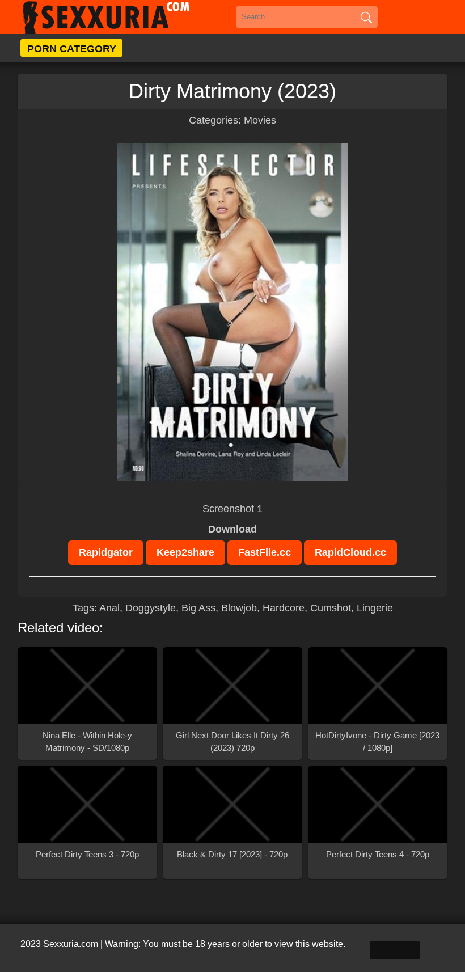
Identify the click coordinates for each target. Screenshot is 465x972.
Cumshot (330, 608)
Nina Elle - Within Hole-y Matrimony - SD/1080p (87, 741)
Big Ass (198, 608)
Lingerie (375, 608)
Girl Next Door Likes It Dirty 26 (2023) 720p (232, 741)
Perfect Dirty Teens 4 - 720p (377, 854)
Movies (260, 120)
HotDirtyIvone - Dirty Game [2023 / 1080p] (377, 741)
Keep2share (185, 552)
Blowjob (239, 608)
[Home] (122, 17)
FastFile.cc (264, 552)
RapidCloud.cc (350, 552)
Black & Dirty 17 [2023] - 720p (232, 854)
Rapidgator (106, 552)
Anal (109, 608)
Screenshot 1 (232, 508)
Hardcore (284, 608)
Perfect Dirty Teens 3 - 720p (87, 854)
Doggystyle (150, 608)
